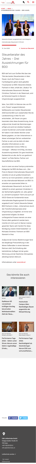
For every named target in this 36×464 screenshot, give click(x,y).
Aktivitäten (6, 333)
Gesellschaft (7, 335)
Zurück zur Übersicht (27, 48)
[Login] (23, 2)
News (4, 298)
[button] (3, 459)
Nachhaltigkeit (25, 297)
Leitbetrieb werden (8, 454)
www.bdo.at (21, 262)
